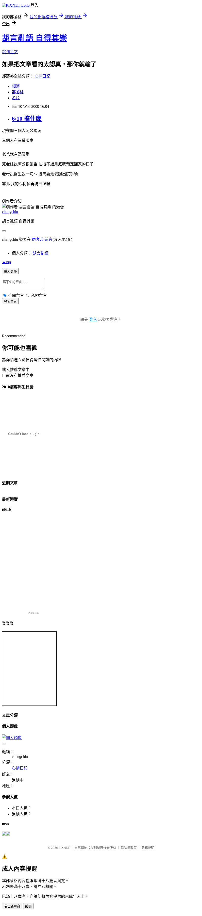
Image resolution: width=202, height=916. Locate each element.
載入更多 (10, 271)
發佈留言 (10, 301)
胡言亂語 (40, 253)
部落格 (18, 92)
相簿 (16, 86)
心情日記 (42, 76)
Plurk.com (33, 612)
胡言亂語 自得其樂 (34, 38)
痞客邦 (38, 239)
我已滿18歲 (12, 906)
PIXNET (64, 848)
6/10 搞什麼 (27, 118)
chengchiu (10, 211)
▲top (6, 262)
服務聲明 (147, 848)
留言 (48, 239)
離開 (28, 906)
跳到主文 (10, 52)
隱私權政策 (129, 848)
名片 (16, 98)
